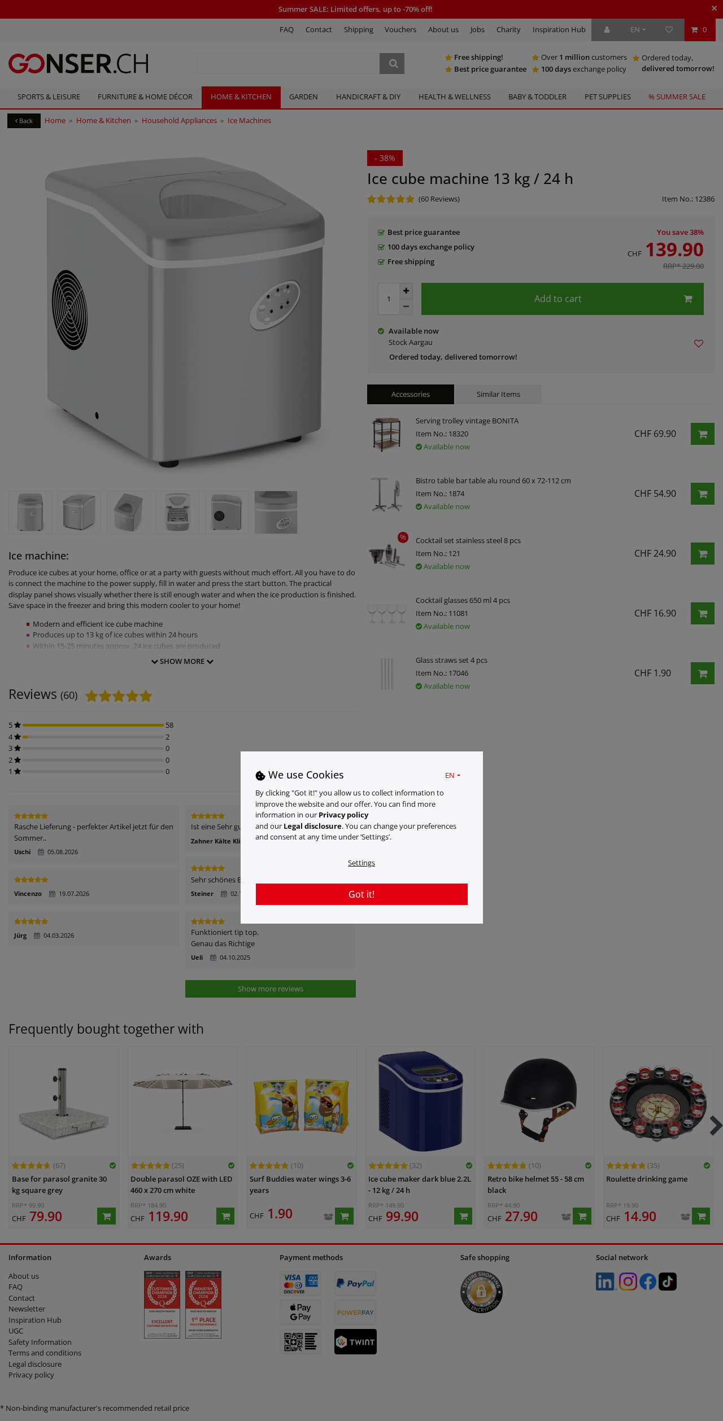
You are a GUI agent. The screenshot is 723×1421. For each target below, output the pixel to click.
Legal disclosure (313, 826)
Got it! (361, 894)
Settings (361, 863)
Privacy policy (343, 815)
